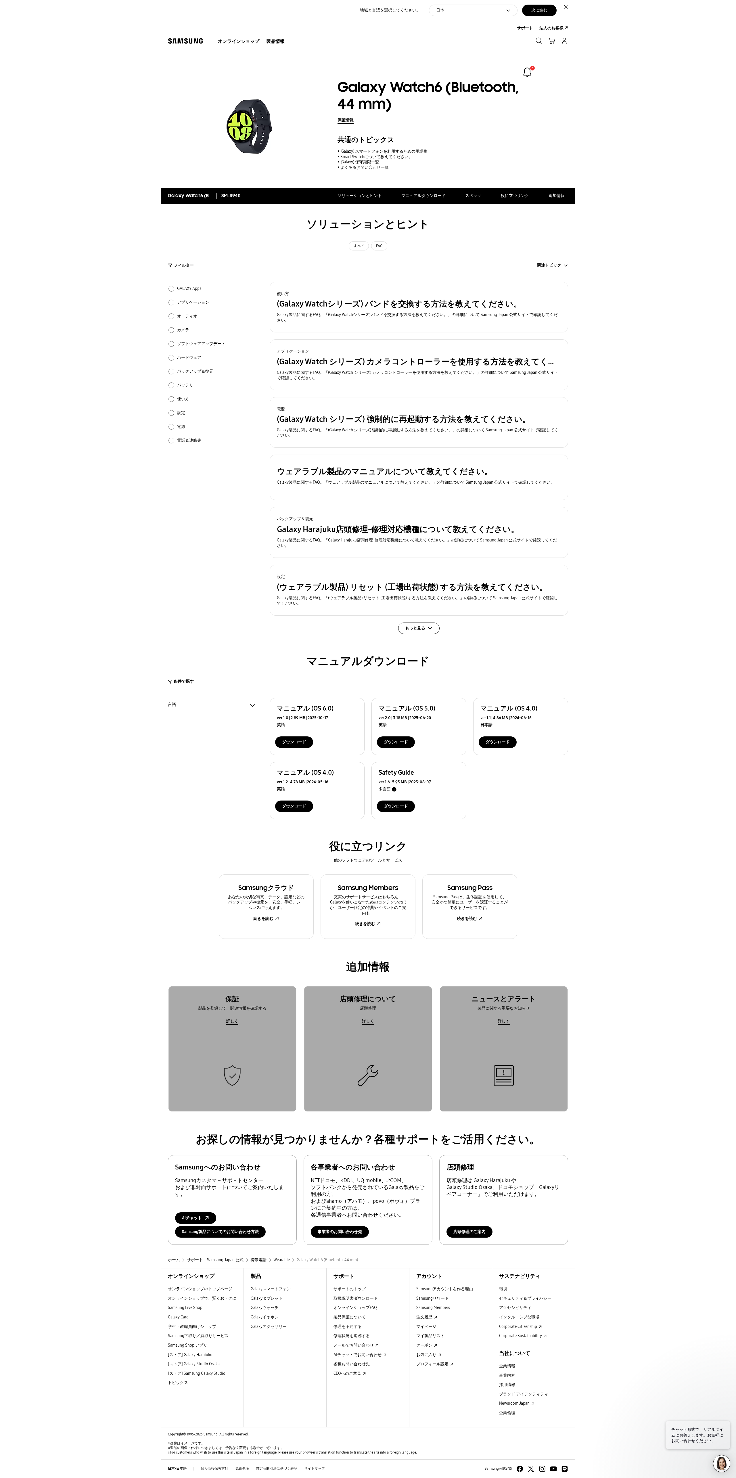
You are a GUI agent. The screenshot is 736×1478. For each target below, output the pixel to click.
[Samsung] (185, 41)
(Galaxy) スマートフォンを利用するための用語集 (384, 151)
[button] (419, 307)
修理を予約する (348, 1326)
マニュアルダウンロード (423, 195)
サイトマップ (314, 1468)
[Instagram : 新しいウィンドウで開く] (542, 1468)
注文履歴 (424, 1317)
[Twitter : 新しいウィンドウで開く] (531, 1468)
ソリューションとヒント (360, 195)
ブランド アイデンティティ (523, 1394)
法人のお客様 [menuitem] (551, 28)
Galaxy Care (178, 1317)
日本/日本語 (177, 1468)
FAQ (379, 246)
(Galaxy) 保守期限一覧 (359, 162)
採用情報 (507, 1384)
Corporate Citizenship (518, 1326)
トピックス (178, 1382)
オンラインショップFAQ (355, 1307)
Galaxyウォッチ (265, 1307)
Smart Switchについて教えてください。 (376, 156)
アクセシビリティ (515, 1307)
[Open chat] (721, 1463)
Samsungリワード (432, 1298)
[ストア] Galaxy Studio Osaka (194, 1364)
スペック (473, 195)
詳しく (232, 1021)
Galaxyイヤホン (265, 1317)
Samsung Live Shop (185, 1307)
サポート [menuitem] (525, 28)
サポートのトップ (350, 1288)
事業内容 (507, 1375)
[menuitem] (238, 41)
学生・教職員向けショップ (192, 1326)
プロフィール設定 (432, 1364)
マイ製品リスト (430, 1335)
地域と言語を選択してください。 (390, 10)
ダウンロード (294, 742)
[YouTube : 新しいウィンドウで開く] (553, 1468)
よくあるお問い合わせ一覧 (364, 167)
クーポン (424, 1345)
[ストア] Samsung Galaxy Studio (196, 1373)
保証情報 (346, 120)
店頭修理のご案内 (469, 1231)
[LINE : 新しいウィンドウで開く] (564, 1468)
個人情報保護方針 (214, 1468)
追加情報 (557, 195)
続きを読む (263, 918)
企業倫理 (507, 1412)
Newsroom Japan (514, 1403)
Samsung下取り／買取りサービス (198, 1335)
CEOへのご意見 (348, 1373)
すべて (359, 246)
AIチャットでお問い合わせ (358, 1354)
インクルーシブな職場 (519, 1317)
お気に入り (426, 1354)
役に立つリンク (515, 195)
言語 (172, 705)
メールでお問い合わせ (354, 1345)
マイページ (426, 1326)
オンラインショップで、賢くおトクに (202, 1298)
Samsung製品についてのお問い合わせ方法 (220, 1231)
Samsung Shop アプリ (187, 1345)
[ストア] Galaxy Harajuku (190, 1354)
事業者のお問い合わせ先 (340, 1231)
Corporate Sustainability (521, 1335)
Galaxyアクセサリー (269, 1326)
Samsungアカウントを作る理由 (444, 1288)
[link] (527, 72)
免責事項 (242, 1468)
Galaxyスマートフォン (271, 1288)
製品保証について (350, 1317)
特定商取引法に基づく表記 (276, 1468)
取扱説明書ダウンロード (356, 1298)
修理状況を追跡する (352, 1335)
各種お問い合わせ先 (352, 1364)
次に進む (539, 10)
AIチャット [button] (192, 1217)
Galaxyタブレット (267, 1298)
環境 (503, 1288)
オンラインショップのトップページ (200, 1288)
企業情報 (507, 1366)
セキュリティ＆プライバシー (525, 1298)
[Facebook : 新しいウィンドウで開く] (519, 1468)
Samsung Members (433, 1307)
